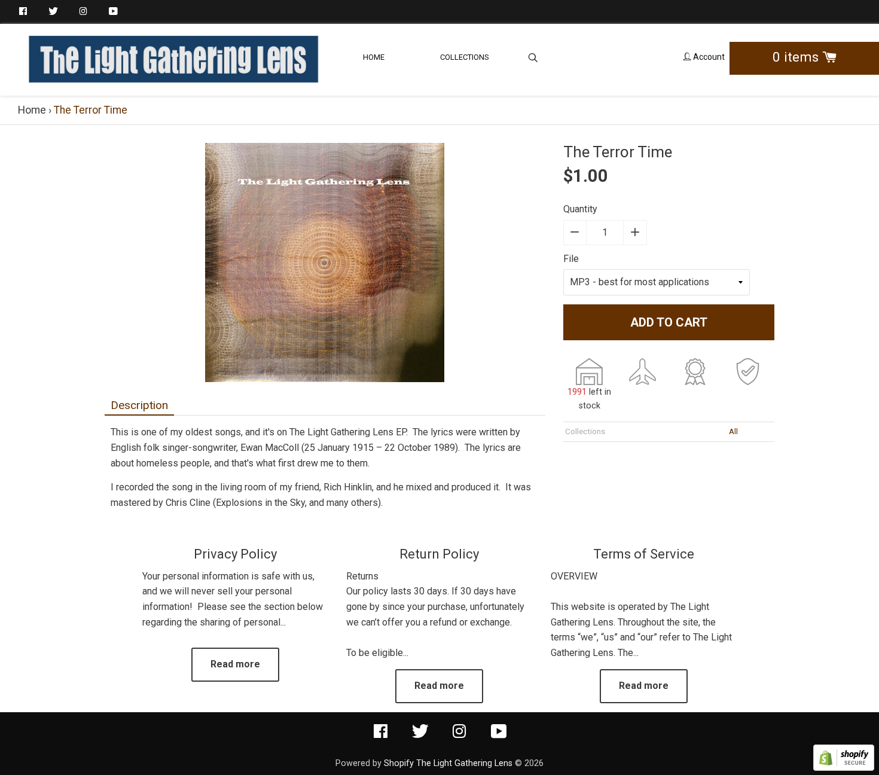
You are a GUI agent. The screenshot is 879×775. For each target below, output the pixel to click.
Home (373, 57)
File (571, 258)
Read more (235, 664)
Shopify (399, 763)
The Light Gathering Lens (464, 763)
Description (139, 405)
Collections (464, 57)
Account (708, 57)
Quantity (580, 209)
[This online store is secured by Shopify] (843, 767)
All (733, 431)
